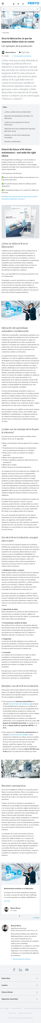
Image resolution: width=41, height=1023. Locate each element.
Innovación (6, 33)
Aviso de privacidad (16, 1008)
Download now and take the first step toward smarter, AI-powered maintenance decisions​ (20, 197)
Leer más (7, 901)
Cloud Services (12, 1013)
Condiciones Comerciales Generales (32, 1008)
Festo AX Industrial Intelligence (19, 704)
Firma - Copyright (4, 1008)
